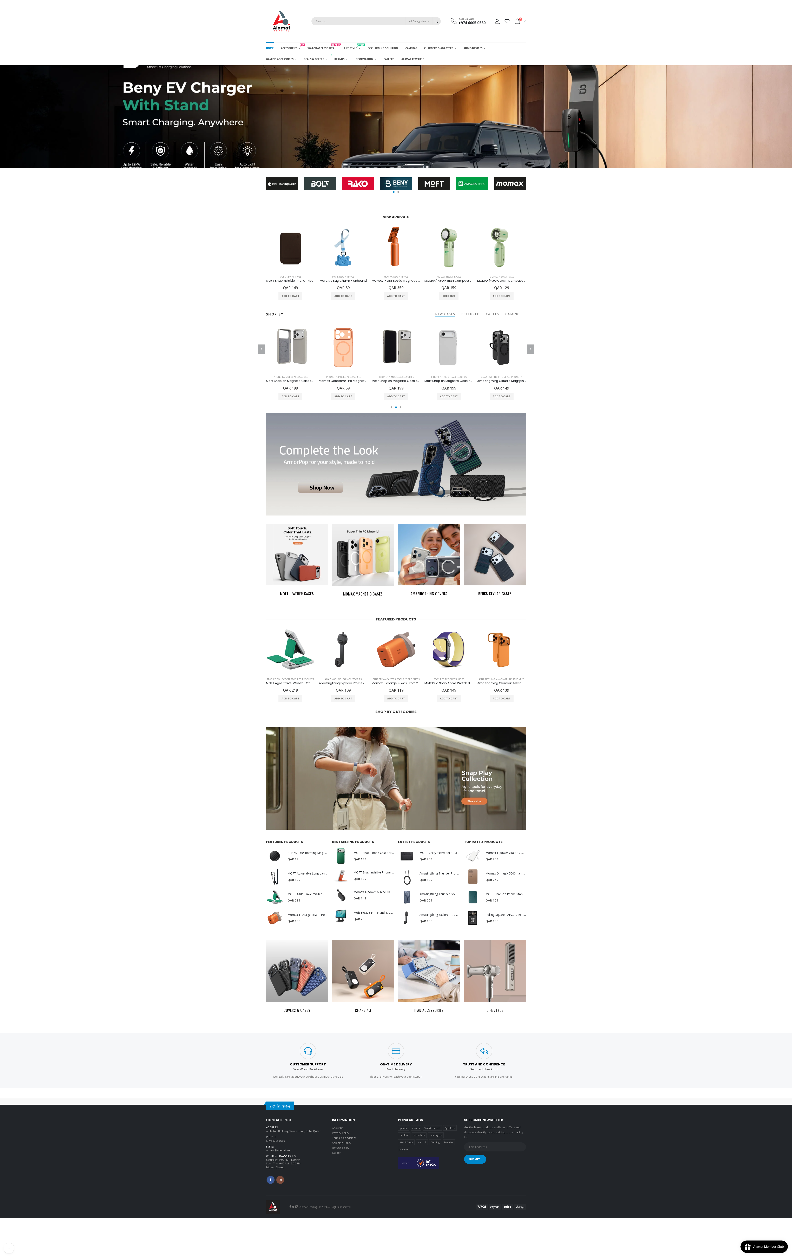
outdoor (404, 1135)
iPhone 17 (278, 376)
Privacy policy (340, 1133)
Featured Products (302, 679)
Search (436, 21)
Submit (474, 1159)
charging (363, 1010)
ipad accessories (428, 1010)
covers (416, 1128)
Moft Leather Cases (297, 593)
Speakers (450, 1128)
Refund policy (340, 1148)
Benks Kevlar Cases (495, 593)
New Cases (445, 314)
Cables (492, 314)
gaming (512, 314)
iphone (404, 1128)
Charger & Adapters (384, 679)
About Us (338, 1128)
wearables (419, 1135)
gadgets (404, 1149)
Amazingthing (333, 679)
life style (495, 1010)
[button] (393, 192)
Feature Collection (278, 679)
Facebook (270, 1180)
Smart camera (432, 1128)
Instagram (280, 1180)
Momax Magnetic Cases (363, 594)
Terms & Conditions (344, 1138)
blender (448, 1142)
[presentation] (4, 117)
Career (336, 1153)
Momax (388, 276)
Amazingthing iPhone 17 (442, 376)
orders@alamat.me (278, 1150)
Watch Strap (406, 1142)
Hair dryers (436, 1135)
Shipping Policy (341, 1143)
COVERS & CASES (297, 1010)
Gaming (435, 1142)
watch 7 (422, 1142)
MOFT (282, 276)
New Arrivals (293, 276)
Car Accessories (352, 679)
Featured (470, 314)
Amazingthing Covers (429, 593)
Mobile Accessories (296, 376)
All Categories (417, 21)
